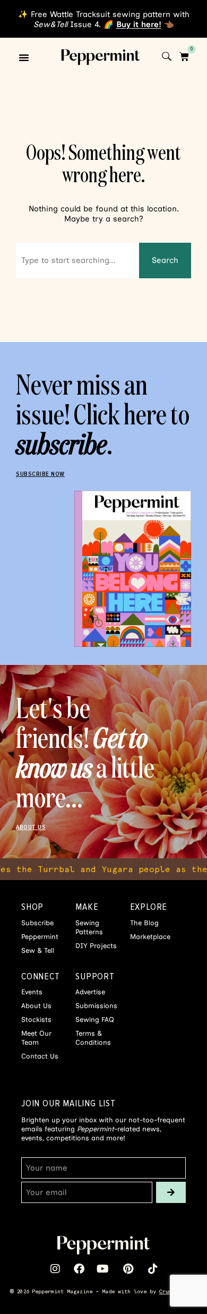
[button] (24, 57)
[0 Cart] (184, 57)
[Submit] (171, 1192)
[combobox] (77, 260)
